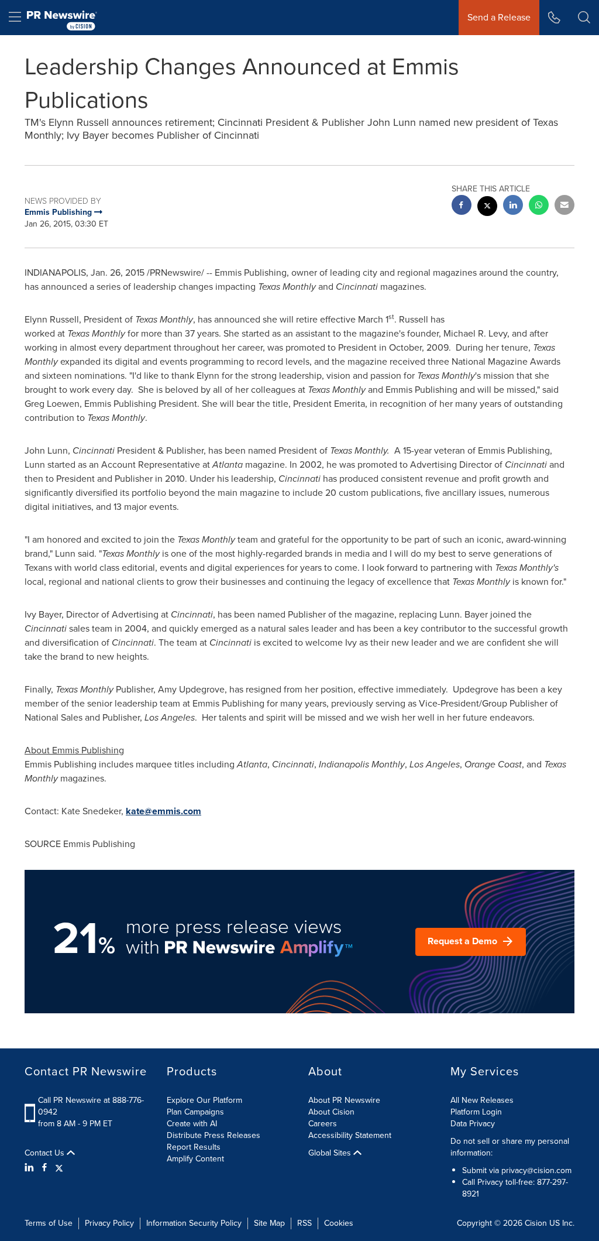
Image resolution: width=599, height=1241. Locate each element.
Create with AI (192, 1123)
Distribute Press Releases (213, 1135)
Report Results (194, 1147)
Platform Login (476, 1112)
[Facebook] (44, 1168)
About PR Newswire (344, 1100)
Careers (322, 1123)
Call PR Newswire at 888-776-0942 (91, 1106)
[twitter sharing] (487, 207)
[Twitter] (59, 1168)
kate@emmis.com (163, 811)
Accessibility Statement (349, 1135)
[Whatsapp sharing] (539, 206)
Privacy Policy (109, 1223)
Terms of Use (49, 1223)
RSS (304, 1223)
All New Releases (482, 1100)
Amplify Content (195, 1159)
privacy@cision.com (536, 1170)
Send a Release (499, 17)
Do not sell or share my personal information (509, 1147)
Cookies (338, 1223)
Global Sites (330, 1153)
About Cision (331, 1112)
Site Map (269, 1223)
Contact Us (46, 1153)
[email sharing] (564, 206)
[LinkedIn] (31, 1168)
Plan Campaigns (195, 1112)
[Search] (584, 17)
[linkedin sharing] (513, 206)
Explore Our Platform (204, 1100)
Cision (536, 1223)
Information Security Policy (194, 1223)
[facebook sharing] (461, 206)
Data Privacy (472, 1123)
